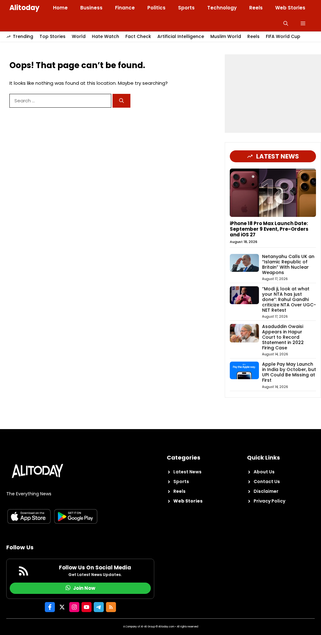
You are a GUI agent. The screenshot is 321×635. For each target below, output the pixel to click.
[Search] (121, 101)
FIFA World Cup (283, 36)
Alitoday (24, 8)
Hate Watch (105, 36)
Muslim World (225, 36)
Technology (222, 7)
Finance (125, 7)
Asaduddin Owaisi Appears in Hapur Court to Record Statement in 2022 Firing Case (283, 337)
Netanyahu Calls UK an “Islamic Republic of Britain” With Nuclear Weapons (288, 264)
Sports (186, 7)
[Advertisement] (273, 93)
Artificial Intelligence (180, 36)
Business (91, 7)
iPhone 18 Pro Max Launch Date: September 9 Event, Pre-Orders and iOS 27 (269, 229)
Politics (156, 7)
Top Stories (52, 36)
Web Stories (290, 7)
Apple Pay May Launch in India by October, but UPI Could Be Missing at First (289, 372)
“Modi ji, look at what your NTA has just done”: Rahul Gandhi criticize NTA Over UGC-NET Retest (289, 299)
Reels (256, 7)
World (79, 36)
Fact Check (138, 36)
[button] (285, 23)
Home (60, 7)
